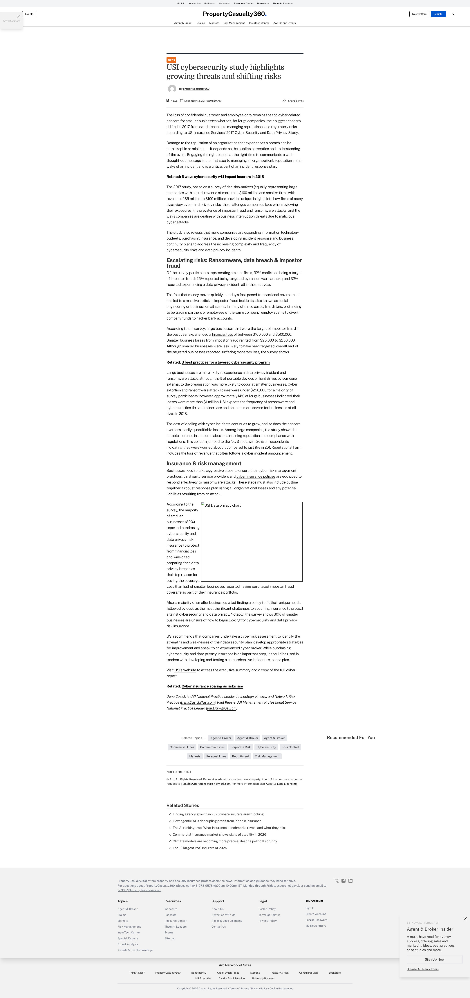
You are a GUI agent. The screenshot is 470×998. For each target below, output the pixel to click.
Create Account (316, 913)
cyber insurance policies (255, 476)
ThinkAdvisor (136, 972)
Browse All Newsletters (423, 969)
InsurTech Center (129, 932)
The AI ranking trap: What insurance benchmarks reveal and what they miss (229, 828)
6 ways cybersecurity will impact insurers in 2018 (223, 176)
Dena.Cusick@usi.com (198, 702)
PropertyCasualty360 (168, 972)
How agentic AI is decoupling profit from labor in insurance (217, 821)
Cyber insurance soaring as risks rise (212, 686)
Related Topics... (193, 738)
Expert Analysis (128, 944)
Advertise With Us (223, 914)
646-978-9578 (202, 885)
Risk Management (129, 926)
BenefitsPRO (198, 972)
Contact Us (219, 926)
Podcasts (209, 3)
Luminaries (194, 3)
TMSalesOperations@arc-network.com (205, 783)
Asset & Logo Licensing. (281, 783)
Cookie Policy (267, 909)
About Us (218, 909)
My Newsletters (316, 925)
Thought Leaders (283, 3)
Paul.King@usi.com (221, 708)
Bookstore (263, 3)
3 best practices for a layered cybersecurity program (226, 362)
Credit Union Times (228, 972)
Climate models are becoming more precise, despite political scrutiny (225, 841)
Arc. (201, 988)
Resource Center (244, 3)
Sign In (310, 908)
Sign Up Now (435, 959)
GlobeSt (255, 972)
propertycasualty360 (196, 88)
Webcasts (224, 3)
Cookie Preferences (281, 988)
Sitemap (169, 938)
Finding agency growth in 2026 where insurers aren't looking (218, 814)
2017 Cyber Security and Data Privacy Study (262, 132)
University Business (263, 978)
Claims (122, 914)
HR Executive (203, 978)
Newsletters (419, 13)
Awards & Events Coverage (135, 950)
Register (438, 13)
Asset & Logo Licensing (227, 920)
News (171, 59)
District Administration (232, 978)
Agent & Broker (128, 909)
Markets (123, 920)
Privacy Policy (267, 920)
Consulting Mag (308, 972)
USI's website (185, 670)
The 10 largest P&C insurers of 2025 (200, 848)
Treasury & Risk (279, 972)
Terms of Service (269, 914)
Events (29, 13)
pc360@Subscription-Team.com (139, 890)
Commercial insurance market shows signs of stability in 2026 (219, 834)
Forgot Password (316, 919)
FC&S (180, 3)
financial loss (222, 334)
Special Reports (128, 938)
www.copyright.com (256, 779)
